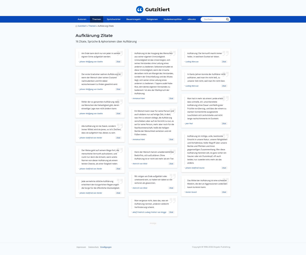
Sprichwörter (114, 19)
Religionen (152, 19)
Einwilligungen (106, 247)
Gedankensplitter (173, 19)
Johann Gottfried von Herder (91, 137)
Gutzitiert (82, 26)
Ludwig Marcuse (192, 61)
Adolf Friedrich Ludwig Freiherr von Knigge (149, 212)
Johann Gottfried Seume (195, 168)
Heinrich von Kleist (140, 163)
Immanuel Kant (139, 98)
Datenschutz (93, 247)
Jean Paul (189, 123)
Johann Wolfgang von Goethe (91, 61)
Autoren (82, 19)
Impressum (81, 247)
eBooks (192, 19)
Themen (96, 19)
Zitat (118, 61)
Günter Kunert (191, 192)
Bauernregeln (133, 19)
